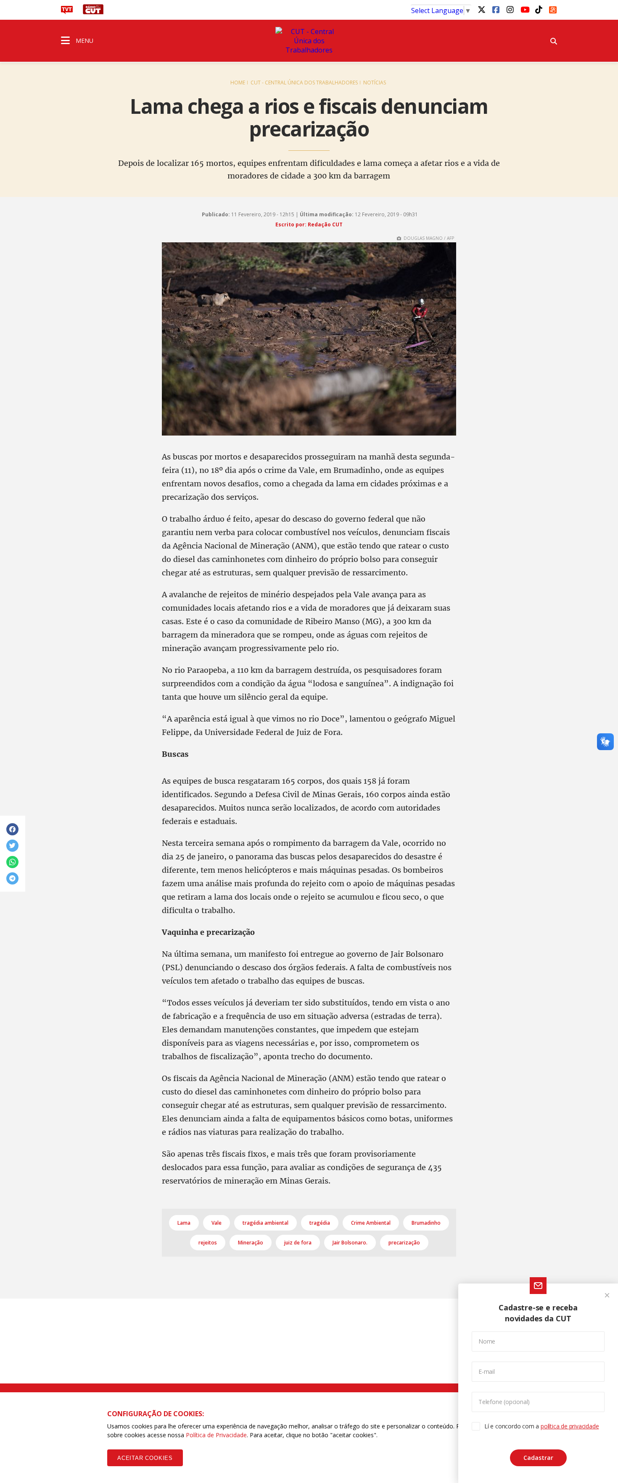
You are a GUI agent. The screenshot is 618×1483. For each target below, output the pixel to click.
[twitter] (481, 9)
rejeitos (207, 1242)
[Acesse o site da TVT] (67, 11)
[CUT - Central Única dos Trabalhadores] (309, 41)
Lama (183, 1222)
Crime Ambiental (371, 1222)
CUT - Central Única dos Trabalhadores (304, 82)
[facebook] (495, 9)
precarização (404, 1242)
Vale (216, 1222)
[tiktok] (538, 9)
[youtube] (524, 9)
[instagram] (510, 9)
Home (237, 82)
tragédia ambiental (265, 1222)
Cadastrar (538, 1458)
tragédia (319, 1222)
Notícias (374, 82)
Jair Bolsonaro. (350, 1242)
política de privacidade (570, 1426)
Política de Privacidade (216, 1435)
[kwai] (553, 8)
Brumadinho (426, 1222)
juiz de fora (298, 1242)
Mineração (250, 1242)
